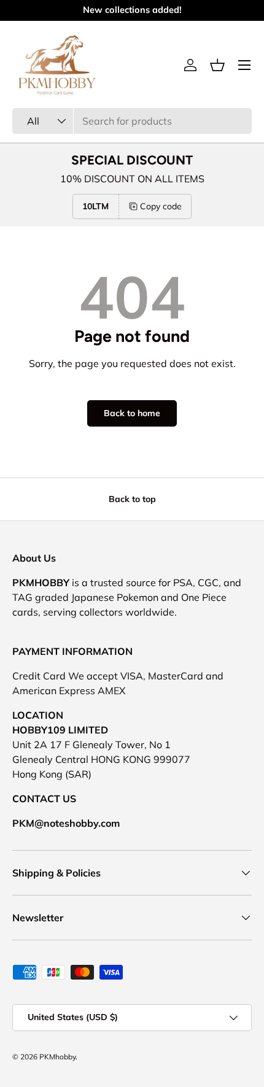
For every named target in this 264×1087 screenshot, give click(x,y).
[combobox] (132, 121)
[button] (217, 65)
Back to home (132, 413)
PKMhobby (57, 1056)
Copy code (161, 206)
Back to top (132, 499)
